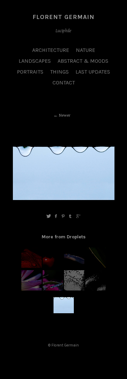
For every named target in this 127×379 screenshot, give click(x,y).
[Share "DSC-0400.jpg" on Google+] (78, 216)
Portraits (30, 71)
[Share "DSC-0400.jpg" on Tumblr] (71, 216)
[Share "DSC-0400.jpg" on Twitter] (48, 216)
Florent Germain (63, 17)
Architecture (50, 50)
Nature (85, 50)
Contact (63, 82)
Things (59, 71)
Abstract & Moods (83, 61)
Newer (64, 115)
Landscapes (35, 61)
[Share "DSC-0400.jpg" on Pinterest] (63, 216)
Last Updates (93, 71)
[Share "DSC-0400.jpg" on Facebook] (56, 216)
